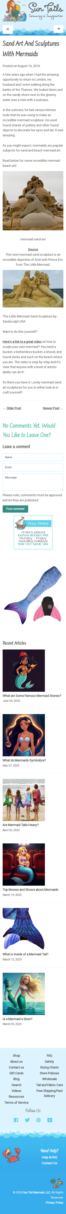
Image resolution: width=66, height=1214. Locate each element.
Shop (16, 1055)
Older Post (14, 408)
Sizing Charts (49, 1067)
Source (33, 249)
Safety (49, 1061)
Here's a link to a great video (22, 341)
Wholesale (49, 1079)
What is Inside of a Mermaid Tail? (25, 954)
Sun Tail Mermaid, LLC (36, 1192)
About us (16, 1061)
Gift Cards (17, 1073)
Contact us (16, 1067)
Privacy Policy (54, 1202)
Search (16, 1085)
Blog (16, 1079)
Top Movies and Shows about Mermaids (30, 889)
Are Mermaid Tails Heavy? (21, 825)
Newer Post (51, 408)
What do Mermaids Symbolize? (24, 760)
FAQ (49, 1055)
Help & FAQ (49, 1157)
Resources (16, 1096)
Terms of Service (16, 1102)
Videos (16, 1091)
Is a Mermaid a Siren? (17, 1019)
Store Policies (49, 1073)
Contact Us (49, 1163)
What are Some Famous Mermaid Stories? (32, 696)
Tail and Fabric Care (49, 1085)
